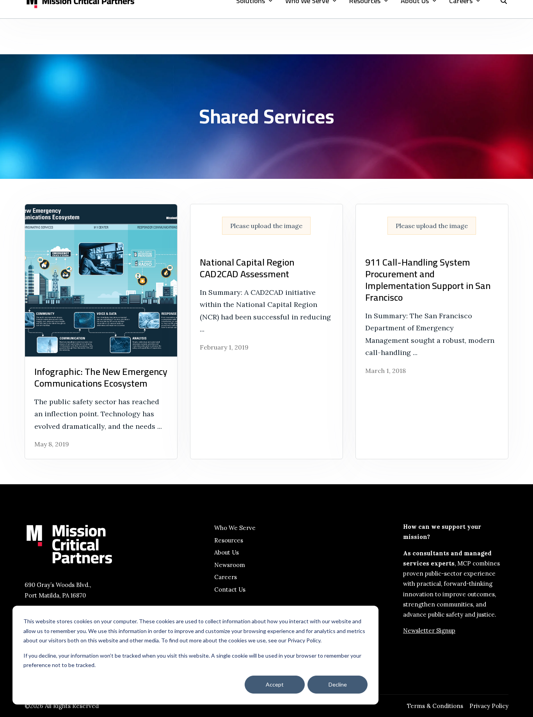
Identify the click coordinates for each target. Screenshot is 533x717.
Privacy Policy (488, 706)
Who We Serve (235, 528)
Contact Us (229, 589)
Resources (228, 540)
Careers (225, 577)
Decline (338, 684)
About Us (226, 552)
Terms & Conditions (435, 706)
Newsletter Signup (429, 630)
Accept (275, 684)
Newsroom (229, 565)
